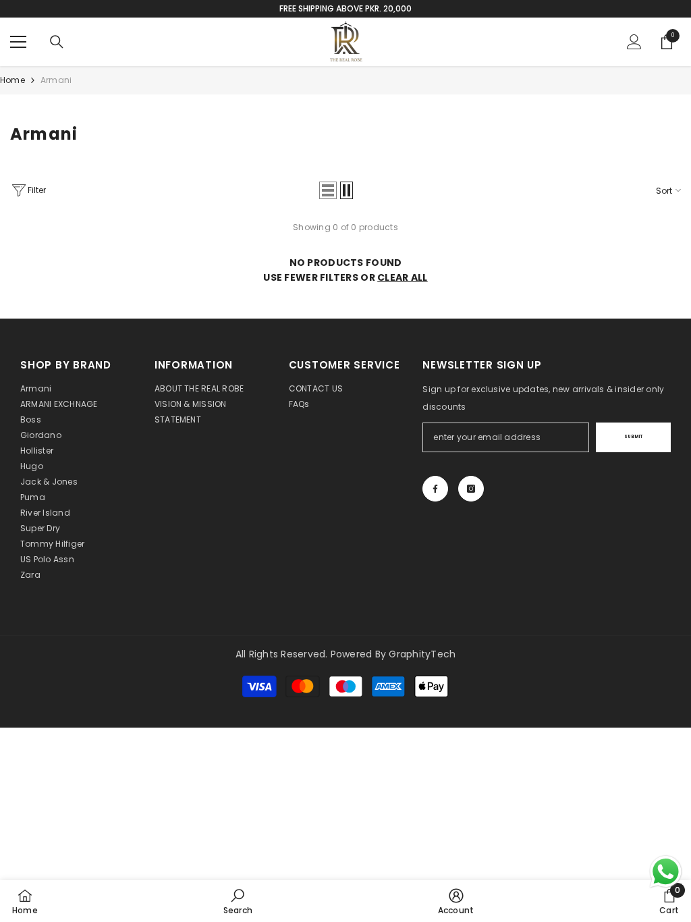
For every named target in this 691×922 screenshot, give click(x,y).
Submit (633, 436)
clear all (402, 277)
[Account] (634, 41)
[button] (328, 190)
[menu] (18, 42)
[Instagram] (471, 488)
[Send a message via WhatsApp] (665, 871)
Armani (56, 80)
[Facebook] (435, 488)
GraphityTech (422, 654)
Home (12, 80)
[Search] (57, 42)
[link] (238, 901)
